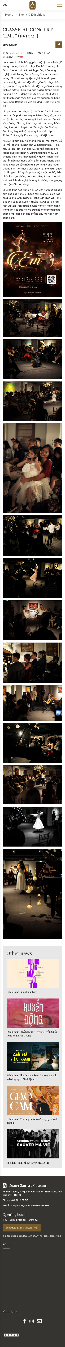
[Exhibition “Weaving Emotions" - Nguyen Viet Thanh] (33, 1100)
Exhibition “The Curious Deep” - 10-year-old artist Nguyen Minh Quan (32, 1077)
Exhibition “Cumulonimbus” (22, 992)
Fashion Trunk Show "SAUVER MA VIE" (28, 1162)
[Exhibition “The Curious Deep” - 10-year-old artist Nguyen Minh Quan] (33, 1056)
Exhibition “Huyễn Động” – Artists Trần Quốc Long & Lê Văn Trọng (32, 1033)
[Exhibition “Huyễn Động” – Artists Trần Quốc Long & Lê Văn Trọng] (33, 1013)
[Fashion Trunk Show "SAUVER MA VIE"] (33, 1144)
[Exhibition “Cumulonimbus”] (33, 973)
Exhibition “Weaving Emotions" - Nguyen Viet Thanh (32, 1120)
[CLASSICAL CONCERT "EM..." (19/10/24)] (58, 44)
